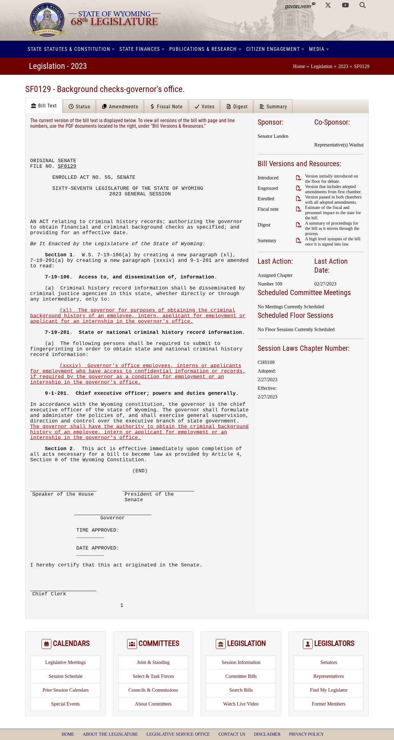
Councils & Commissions (153, 690)
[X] (328, 5)
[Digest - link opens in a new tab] (299, 224)
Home (299, 66)
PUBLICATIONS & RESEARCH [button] (203, 49)
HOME (68, 734)
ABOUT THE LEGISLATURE (110, 734)
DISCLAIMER (267, 734)
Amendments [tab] (122, 107)
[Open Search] (362, 5)
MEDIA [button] (316, 49)
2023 (343, 66)
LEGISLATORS (334, 643)
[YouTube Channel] (345, 5)
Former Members (328, 703)
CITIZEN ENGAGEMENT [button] (273, 49)
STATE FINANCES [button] (139, 49)
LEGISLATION (246, 643)
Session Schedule (65, 676)
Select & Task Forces (153, 676)
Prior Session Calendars (65, 690)
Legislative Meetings (65, 662)
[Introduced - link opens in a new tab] (299, 177)
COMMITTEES (159, 643)
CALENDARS (71, 643)
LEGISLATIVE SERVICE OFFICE (178, 734)
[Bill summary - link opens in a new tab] (299, 240)
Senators (328, 662)
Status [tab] (82, 107)
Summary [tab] (276, 107)
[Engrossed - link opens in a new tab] (299, 188)
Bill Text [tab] (47, 106)
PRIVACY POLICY (306, 734)
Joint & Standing (153, 662)
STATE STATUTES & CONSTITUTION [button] (69, 49)
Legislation (321, 66)
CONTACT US (232, 734)
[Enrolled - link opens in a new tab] (299, 198)
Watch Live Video (241, 703)
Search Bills (241, 690)
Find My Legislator (329, 690)
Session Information (241, 662)
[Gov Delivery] (300, 5)
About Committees (153, 703)
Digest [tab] (240, 107)
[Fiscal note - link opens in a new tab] (299, 209)
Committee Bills (241, 676)
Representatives (328, 676)
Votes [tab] (207, 107)
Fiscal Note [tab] (169, 107)
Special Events (65, 703)
